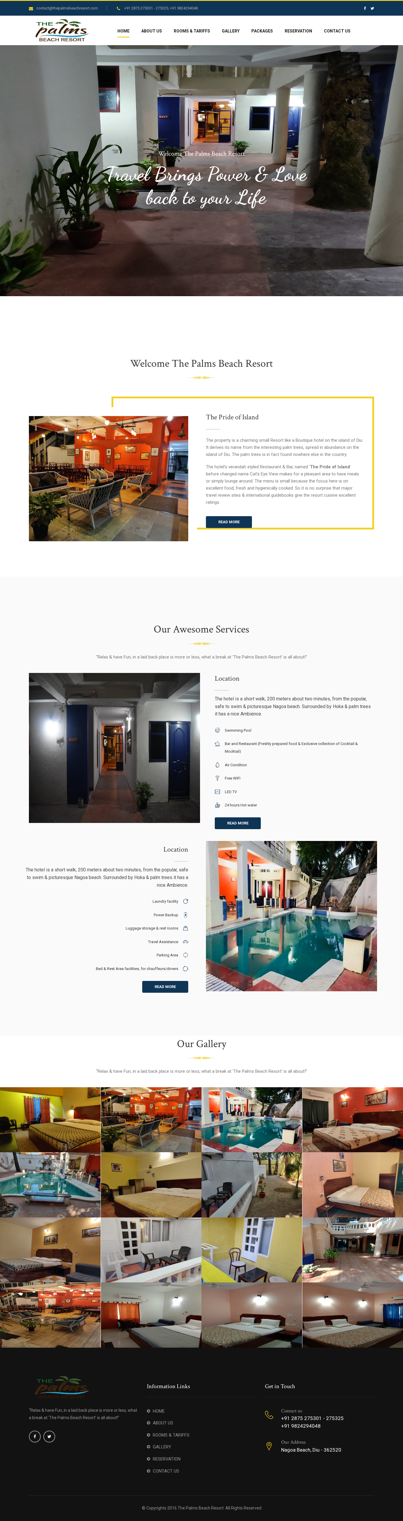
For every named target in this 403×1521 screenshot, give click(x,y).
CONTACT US (166, 1471)
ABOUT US (163, 1423)
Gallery (231, 31)
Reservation (298, 31)
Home (123, 31)
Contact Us (337, 31)
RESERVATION (167, 1459)
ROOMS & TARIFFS (171, 1435)
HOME (159, 1411)
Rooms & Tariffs (192, 31)
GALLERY (162, 1447)
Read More (229, 522)
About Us (151, 31)
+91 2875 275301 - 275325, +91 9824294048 (161, 8)
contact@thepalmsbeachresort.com (67, 8)
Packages (262, 31)
